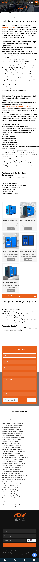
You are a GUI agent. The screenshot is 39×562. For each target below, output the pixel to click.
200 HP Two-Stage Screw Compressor (12, 465)
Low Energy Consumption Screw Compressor (14, 483)
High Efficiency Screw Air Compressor (12, 477)
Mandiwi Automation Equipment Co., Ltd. (17, 106)
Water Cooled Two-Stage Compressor (12, 423)
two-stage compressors (9, 27)
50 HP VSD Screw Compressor (10, 441)
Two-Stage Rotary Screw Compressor (12, 459)
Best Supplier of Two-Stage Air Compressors (14, 494)
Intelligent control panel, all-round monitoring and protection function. (11, 225)
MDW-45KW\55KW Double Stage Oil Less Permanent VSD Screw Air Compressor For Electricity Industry (11, 220)
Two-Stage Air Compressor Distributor (13, 425)
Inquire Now (10, 228)
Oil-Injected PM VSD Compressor (11, 500)
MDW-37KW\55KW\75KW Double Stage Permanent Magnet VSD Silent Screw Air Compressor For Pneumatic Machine (28, 251)
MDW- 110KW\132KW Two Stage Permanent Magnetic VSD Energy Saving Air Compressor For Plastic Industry (11, 251)
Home (3, 7)
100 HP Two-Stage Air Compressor (11, 469)
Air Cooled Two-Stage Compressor (11, 467)
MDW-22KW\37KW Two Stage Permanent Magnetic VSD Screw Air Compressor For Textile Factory (28, 220)
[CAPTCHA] (10, 400)
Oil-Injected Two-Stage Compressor (12, 449)
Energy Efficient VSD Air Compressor (12, 433)
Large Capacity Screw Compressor (11, 427)
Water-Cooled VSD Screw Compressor (12, 481)
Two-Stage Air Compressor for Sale (12, 421)
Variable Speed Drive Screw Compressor (13, 502)
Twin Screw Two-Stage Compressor (12, 461)
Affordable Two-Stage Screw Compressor (14, 463)
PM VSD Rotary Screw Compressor (11, 447)
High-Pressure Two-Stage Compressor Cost (14, 475)
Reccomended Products (14, 7)
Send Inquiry (8, 526)
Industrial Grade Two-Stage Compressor (13, 492)
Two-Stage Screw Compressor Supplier (13, 417)
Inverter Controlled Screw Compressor (13, 455)
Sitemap (24, 553)
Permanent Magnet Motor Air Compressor (13, 419)
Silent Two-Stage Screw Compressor (12, 435)
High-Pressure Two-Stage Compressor (13, 504)
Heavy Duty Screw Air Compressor (11, 498)
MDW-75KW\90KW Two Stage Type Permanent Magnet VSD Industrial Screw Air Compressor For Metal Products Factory (11, 282)
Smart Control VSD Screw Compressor (12, 471)
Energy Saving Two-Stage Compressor (12, 431)
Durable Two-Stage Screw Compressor (13, 496)
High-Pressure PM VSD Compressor (12, 490)
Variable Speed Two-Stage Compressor (13, 437)
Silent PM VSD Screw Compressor (11, 453)
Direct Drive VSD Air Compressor (11, 473)
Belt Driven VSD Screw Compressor (11, 439)
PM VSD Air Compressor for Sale (11, 487)
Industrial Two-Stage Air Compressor (12, 429)
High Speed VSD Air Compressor (11, 443)
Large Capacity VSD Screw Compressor (13, 485)
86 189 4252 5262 (15, 560)
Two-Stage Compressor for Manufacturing (14, 451)
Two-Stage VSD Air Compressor (11, 506)
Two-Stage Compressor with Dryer (11, 445)
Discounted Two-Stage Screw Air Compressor (15, 457)
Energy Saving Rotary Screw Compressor (13, 479)
